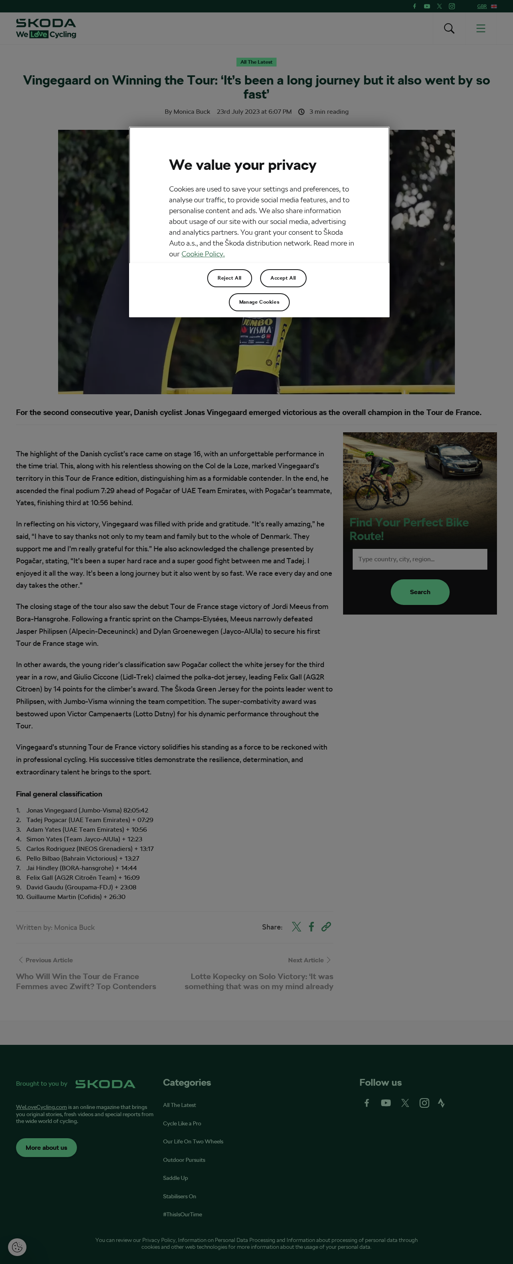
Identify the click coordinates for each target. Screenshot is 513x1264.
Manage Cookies (259, 302)
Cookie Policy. (203, 254)
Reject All (230, 278)
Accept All (283, 278)
